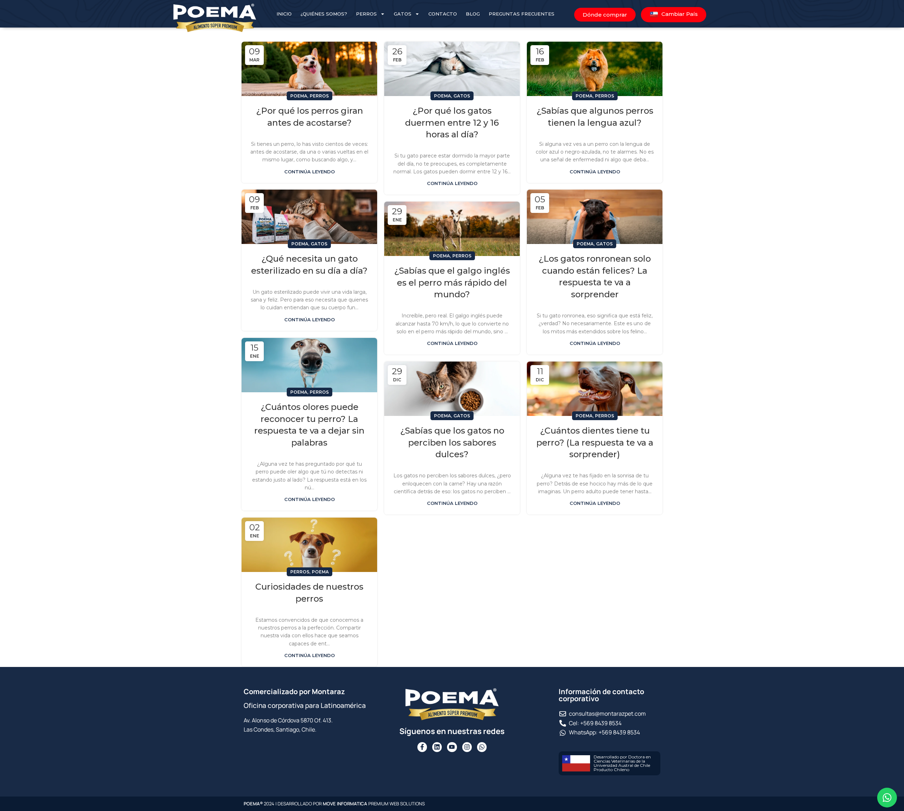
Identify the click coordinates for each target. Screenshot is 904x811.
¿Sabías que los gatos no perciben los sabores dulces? (452, 442)
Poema (298, 96)
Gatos (402, 14)
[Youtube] (452, 747)
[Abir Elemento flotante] (887, 797)
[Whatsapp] (482, 747)
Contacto (442, 14)
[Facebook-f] (422, 747)
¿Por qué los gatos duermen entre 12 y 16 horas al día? (452, 122)
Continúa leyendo (309, 171)
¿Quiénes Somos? (324, 14)
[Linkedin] (437, 747)
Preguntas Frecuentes (521, 14)
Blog (473, 14)
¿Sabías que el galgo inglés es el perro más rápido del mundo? (452, 282)
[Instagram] (467, 747)
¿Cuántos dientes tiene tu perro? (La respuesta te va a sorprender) (594, 442)
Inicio (284, 14)
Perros (366, 14)
